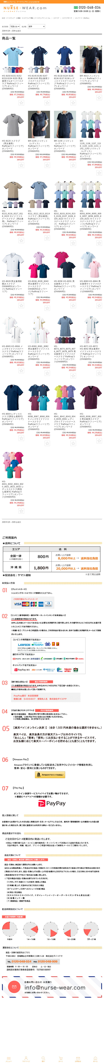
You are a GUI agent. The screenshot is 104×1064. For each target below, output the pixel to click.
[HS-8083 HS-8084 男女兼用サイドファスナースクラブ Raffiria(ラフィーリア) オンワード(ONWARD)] (91, 265)
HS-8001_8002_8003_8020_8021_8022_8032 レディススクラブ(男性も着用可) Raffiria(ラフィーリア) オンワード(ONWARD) (13, 489)
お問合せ (78, 1061)
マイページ (26, 1061)
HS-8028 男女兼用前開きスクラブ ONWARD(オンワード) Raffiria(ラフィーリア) (12, 286)
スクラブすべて (67, 18)
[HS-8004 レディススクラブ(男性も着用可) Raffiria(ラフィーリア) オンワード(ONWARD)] (13, 397)
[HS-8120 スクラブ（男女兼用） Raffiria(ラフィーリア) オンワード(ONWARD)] (13, 124)
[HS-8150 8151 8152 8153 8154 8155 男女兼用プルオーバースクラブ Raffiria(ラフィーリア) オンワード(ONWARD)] (13, 59)
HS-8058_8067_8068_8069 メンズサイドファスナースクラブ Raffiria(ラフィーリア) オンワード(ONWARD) (38, 421)
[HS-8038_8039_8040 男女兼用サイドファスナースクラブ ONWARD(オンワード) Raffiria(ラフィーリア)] (39, 265)
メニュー (9, 1061)
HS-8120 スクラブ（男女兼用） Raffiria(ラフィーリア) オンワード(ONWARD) (12, 146)
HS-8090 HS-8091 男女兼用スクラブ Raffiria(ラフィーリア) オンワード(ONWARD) (64, 286)
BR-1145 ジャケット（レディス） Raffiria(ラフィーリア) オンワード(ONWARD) (38, 146)
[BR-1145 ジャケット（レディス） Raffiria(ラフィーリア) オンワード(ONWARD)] (39, 124)
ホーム (95, 1061)
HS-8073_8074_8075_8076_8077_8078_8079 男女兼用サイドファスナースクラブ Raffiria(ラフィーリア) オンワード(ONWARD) (65, 354)
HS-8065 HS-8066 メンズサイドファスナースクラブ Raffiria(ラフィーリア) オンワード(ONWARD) (12, 351)
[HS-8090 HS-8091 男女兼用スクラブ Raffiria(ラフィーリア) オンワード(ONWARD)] (65, 265)
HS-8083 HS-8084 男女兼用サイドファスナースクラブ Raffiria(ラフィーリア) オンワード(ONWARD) (90, 286)
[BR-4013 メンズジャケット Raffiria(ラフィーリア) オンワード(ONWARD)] (91, 59)
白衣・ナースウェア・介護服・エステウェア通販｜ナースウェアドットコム (26, 18)
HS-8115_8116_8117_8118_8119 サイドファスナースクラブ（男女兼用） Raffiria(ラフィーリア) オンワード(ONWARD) (12, 219)
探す (43, 1061)
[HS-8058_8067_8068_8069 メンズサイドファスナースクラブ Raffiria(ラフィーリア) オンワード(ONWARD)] (39, 397)
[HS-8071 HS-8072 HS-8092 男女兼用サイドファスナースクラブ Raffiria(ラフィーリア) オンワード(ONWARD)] (91, 330)
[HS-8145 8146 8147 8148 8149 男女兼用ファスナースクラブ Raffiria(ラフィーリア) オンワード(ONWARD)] (39, 59)
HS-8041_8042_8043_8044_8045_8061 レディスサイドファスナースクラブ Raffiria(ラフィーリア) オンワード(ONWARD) (64, 421)
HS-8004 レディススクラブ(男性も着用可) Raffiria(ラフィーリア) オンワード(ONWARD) (12, 419)
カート (60, 1061)
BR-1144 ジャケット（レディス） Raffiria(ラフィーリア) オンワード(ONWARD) (64, 146)
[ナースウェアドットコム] (24, 8)
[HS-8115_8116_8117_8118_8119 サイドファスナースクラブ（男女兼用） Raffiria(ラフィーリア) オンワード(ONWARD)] (13, 194)
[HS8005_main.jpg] (91, 397)
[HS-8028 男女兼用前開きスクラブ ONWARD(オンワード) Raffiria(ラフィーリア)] (13, 265)
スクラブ (56, 18)
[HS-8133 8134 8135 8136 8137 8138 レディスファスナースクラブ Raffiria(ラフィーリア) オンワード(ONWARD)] (65, 59)
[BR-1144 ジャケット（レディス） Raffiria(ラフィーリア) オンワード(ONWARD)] (65, 124)
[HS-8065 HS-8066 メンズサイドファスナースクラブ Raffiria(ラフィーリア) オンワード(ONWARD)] (13, 330)
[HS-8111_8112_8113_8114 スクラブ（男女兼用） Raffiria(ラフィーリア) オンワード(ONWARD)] (39, 194)
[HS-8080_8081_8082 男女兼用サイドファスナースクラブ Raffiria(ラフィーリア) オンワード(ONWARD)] (39, 330)
